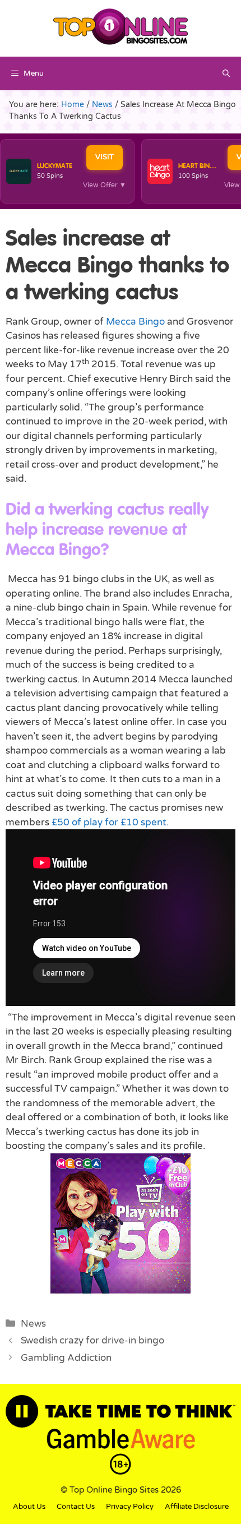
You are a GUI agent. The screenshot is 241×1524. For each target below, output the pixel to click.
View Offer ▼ (104, 185)
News (33, 1323)
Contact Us (76, 1506)
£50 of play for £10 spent (109, 822)
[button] (226, 73)
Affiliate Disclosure (197, 1506)
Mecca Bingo (135, 321)
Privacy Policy (130, 1506)
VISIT (104, 157)
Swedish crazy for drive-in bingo (92, 1340)
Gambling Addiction (66, 1358)
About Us (29, 1506)
